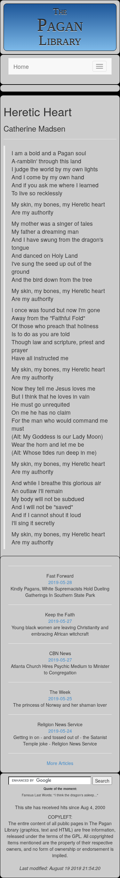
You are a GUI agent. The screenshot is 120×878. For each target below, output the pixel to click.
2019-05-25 (60, 698)
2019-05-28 (60, 582)
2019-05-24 (60, 731)
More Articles (60, 763)
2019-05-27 (60, 621)
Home (21, 66)
